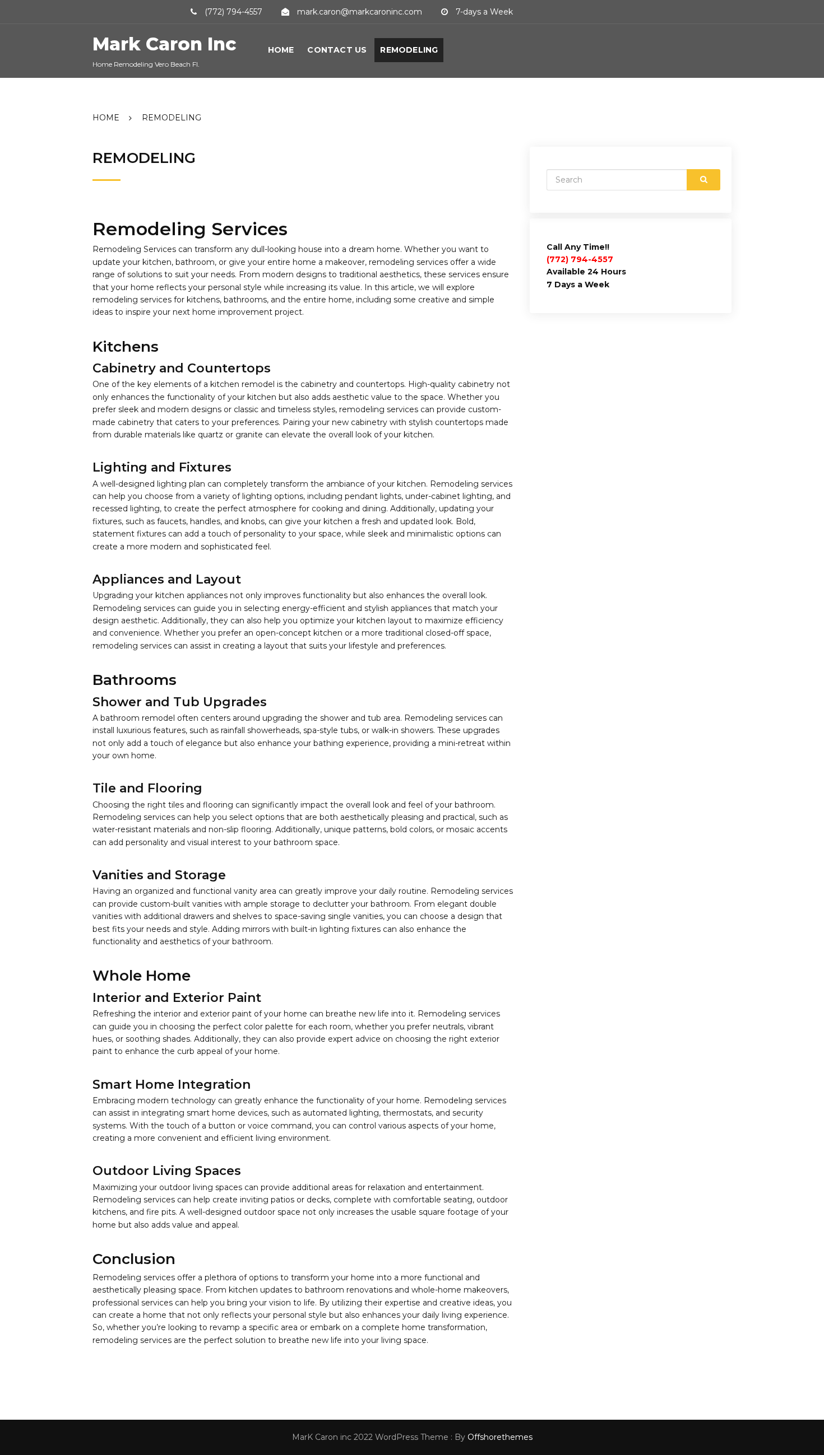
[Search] (703, 179)
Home (281, 50)
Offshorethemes (500, 1437)
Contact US (337, 50)
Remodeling (409, 50)
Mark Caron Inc (164, 44)
